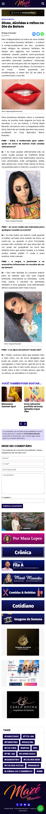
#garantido (11, 759)
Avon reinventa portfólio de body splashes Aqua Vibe (11, 408)
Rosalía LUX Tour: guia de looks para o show (34, 406)
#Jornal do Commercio (18, 771)
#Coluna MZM (31, 759)
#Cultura (10, 747)
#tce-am (28, 736)
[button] (40, 808)
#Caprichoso (27, 753)
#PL (35, 747)
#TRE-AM (9, 753)
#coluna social (14, 765)
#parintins (11, 742)
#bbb (39, 771)
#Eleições (27, 742)
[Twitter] (38, 34)
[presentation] (21, 424)
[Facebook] (34, 34)
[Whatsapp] (42, 34)
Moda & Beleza (8, 19)
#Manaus (33, 765)
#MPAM (24, 747)
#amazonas (11, 736)
